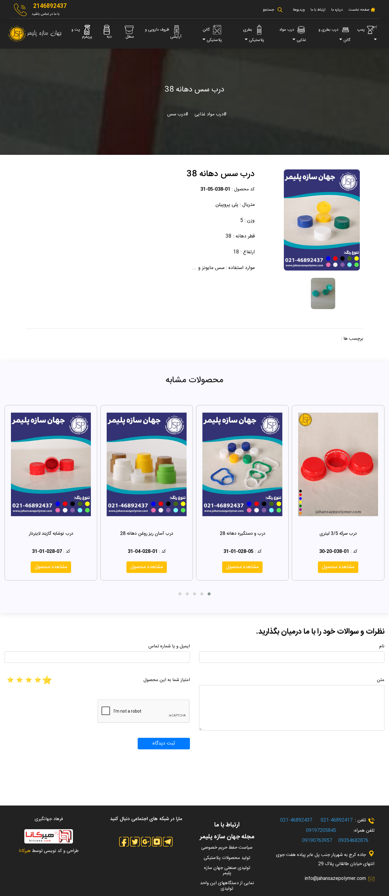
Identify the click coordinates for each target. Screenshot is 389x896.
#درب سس (177, 114)
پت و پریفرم (81, 33)
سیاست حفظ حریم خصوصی (227, 847)
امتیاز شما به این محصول (166, 680)
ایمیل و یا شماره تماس (169, 646)
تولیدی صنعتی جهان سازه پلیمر (227, 870)
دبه (109, 36)
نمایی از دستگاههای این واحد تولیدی (227, 886)
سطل (130, 36)
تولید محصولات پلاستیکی (227, 857)
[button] (209, 594)
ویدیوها (299, 10)
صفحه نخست (359, 10)
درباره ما (337, 10)
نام (381, 646)
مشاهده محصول (338, 567)
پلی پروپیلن (226, 205)
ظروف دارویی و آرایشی (163, 33)
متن (380, 680)
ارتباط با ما (318, 10)
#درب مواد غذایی (210, 114)
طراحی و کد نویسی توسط (49, 850)
